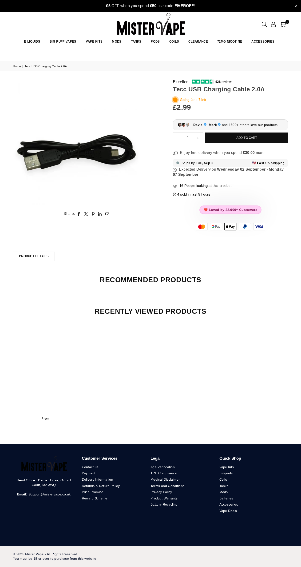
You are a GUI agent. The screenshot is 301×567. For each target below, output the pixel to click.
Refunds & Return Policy (101, 486)
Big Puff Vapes (63, 41)
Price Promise (92, 492)
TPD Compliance (163, 473)
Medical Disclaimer (165, 479)
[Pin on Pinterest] (93, 213)
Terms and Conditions (167, 486)
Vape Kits (94, 41)
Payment (88, 473)
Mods (116, 41)
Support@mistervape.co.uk (49, 494)
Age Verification (162, 467)
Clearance (198, 41)
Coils (174, 41)
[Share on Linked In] (100, 213)
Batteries (226, 498)
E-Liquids (32, 41)
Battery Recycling (164, 504)
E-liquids (226, 473)
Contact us (90, 467)
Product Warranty (164, 498)
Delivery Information (97, 479)
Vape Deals (228, 511)
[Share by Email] (107, 213)
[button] (283, 24)
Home (17, 66)
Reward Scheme (94, 498)
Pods (155, 41)
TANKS (136, 41)
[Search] (264, 24)
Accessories (263, 41)
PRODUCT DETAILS (34, 256)
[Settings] (273, 24)
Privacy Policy (161, 492)
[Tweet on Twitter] (86, 213)
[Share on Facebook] (79, 213)
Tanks (224, 486)
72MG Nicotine (229, 41)
